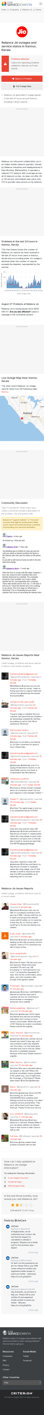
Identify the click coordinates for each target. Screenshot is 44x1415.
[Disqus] (22, 562)
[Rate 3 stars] (22, 1205)
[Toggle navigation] (41, 4)
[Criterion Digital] (22, 1393)
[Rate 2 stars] (17, 1205)
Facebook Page (14, 1182)
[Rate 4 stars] (26, 1205)
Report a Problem (23, 78)
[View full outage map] (22, 418)
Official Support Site (16, 1186)
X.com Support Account (18, 1178)
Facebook (27, 1360)
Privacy (6, 1365)
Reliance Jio (27, 10)
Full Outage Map (23, 86)
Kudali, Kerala (34, 785)
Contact (6, 1369)
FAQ (4, 1360)
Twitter (26, 1356)
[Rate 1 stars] (13, 1205)
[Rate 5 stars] (31, 1205)
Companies (14, 10)
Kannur (4, 392)
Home (3, 10)
